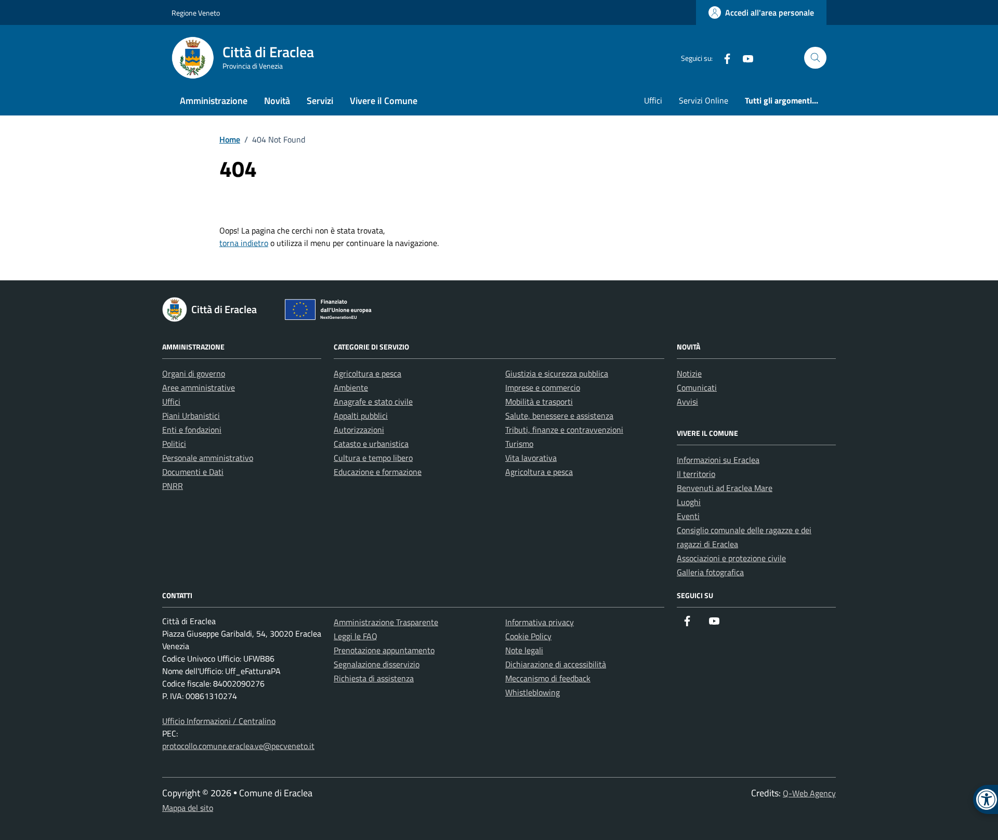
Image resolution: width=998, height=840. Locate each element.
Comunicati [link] (697, 387)
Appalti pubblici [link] (361, 415)
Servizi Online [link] (703, 100)
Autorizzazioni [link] (359, 429)
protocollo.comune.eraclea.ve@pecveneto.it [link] (238, 746)
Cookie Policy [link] (528, 636)
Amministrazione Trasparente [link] (386, 622)
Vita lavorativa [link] (531, 457)
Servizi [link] (320, 101)
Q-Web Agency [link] (809, 793)
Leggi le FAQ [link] (355, 636)
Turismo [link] (519, 443)
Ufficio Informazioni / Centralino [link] (218, 721)
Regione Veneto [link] (196, 12)
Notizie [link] (689, 373)
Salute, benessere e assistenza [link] (559, 415)
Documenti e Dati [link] (193, 472)
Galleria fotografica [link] (710, 572)
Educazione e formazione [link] (378, 472)
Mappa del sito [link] (187, 808)
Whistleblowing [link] (532, 692)
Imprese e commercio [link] (542, 387)
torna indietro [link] (243, 243)
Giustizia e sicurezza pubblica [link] (556, 373)
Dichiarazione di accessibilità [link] (555, 664)
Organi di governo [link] (193, 373)
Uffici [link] (653, 100)
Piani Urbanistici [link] (191, 415)
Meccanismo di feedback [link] (547, 678)
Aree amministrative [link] (198, 387)
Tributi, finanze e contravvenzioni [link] (564, 429)
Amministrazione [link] (213, 101)
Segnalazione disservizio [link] (376, 664)
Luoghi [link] (689, 502)
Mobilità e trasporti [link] (539, 401)
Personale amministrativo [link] (207, 457)
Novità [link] (277, 101)
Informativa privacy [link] (539, 622)
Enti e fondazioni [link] (191, 429)
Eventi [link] (688, 516)
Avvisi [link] (687, 401)
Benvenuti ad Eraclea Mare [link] (724, 488)
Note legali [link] (524, 650)
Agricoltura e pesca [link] (367, 373)
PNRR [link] (172, 486)
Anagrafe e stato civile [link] (373, 401)
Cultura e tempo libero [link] (373, 457)
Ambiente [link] (351, 387)
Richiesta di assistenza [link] (374, 678)
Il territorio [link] (696, 474)
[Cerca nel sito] (815, 58)
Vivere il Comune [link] (383, 101)
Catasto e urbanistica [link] (371, 443)
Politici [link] (174, 443)
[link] (761, 12)
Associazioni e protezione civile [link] (731, 558)
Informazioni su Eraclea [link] (718, 460)
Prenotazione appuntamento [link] (384, 650)
